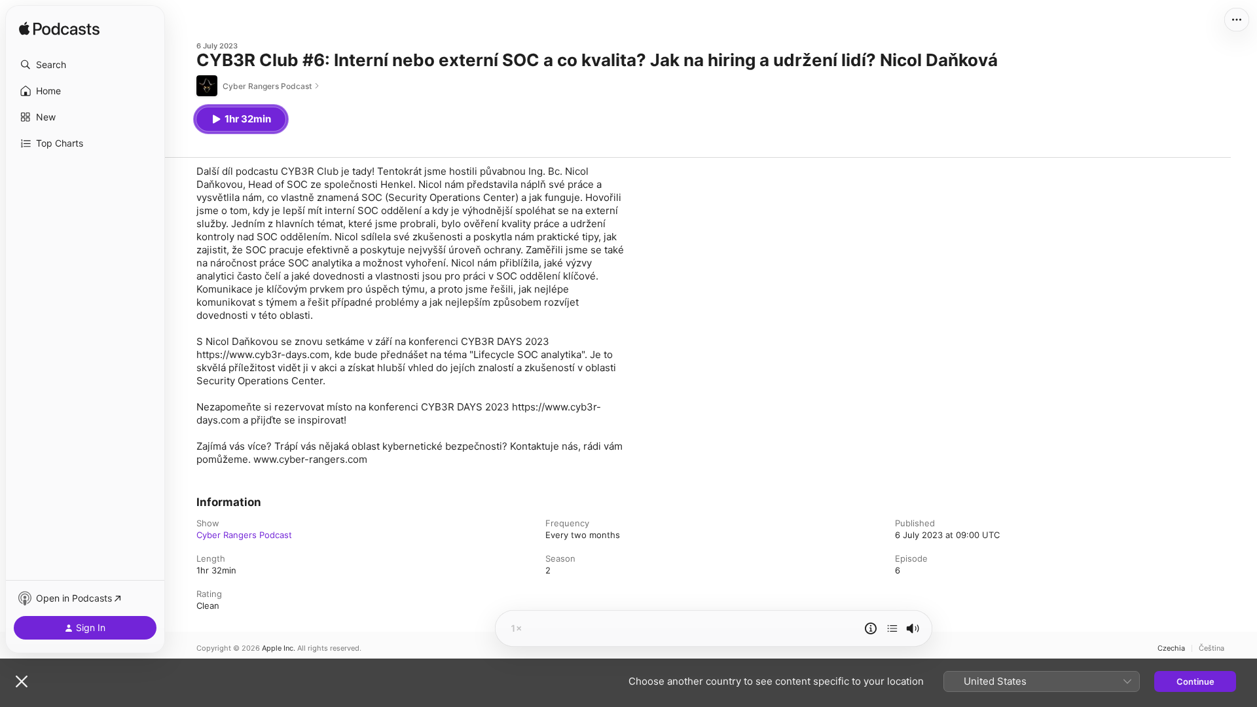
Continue (1195, 681)
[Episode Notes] (871, 628)
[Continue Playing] (892, 628)
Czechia (1171, 648)
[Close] (21, 681)
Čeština (1211, 648)
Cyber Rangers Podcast (244, 535)
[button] (85, 65)
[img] (59, 29)
